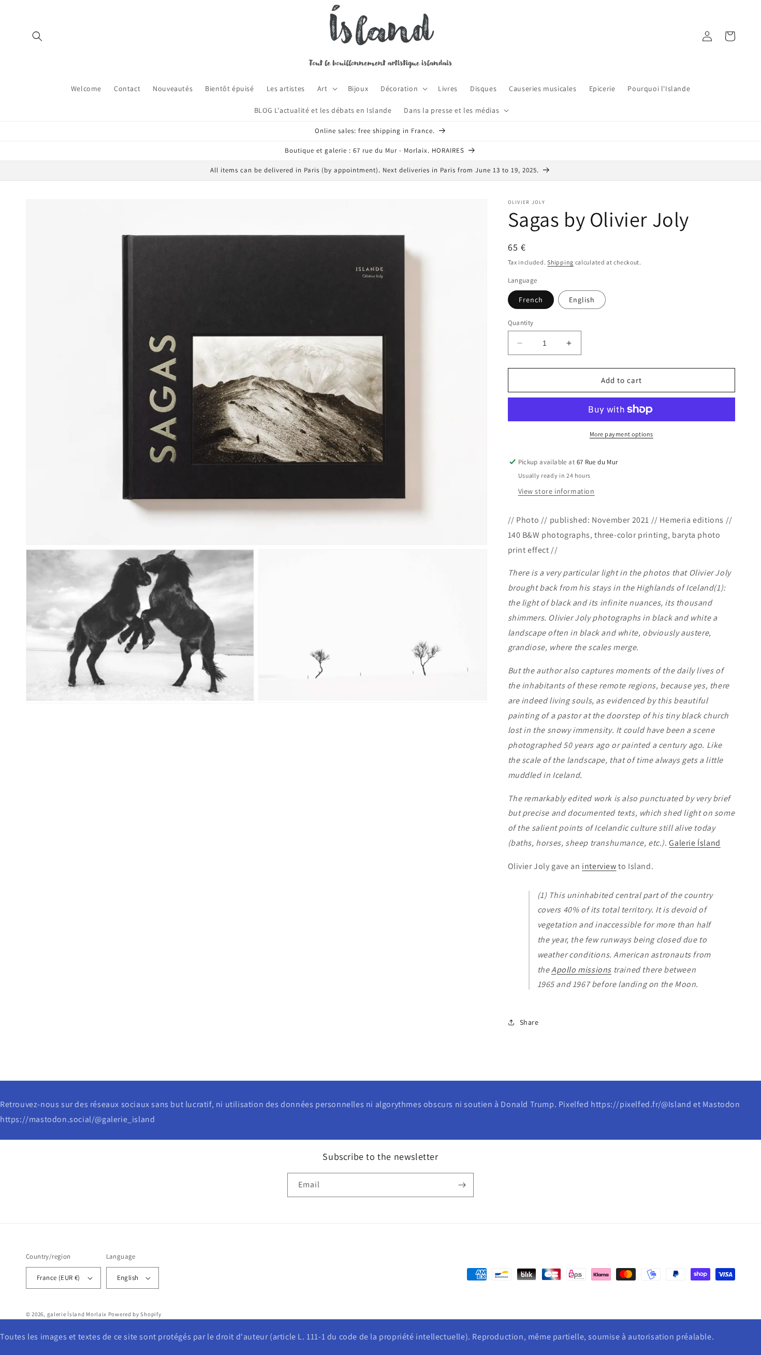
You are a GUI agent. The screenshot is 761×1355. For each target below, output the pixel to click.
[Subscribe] (461, 1185)
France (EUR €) (58, 1277)
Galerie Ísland (694, 842)
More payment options (621, 434)
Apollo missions (581, 969)
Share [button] (529, 1022)
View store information (556, 491)
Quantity (521, 322)
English (582, 299)
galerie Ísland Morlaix (77, 1314)
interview (599, 866)
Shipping (560, 262)
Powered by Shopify (135, 1314)
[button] (37, 36)
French (531, 299)
